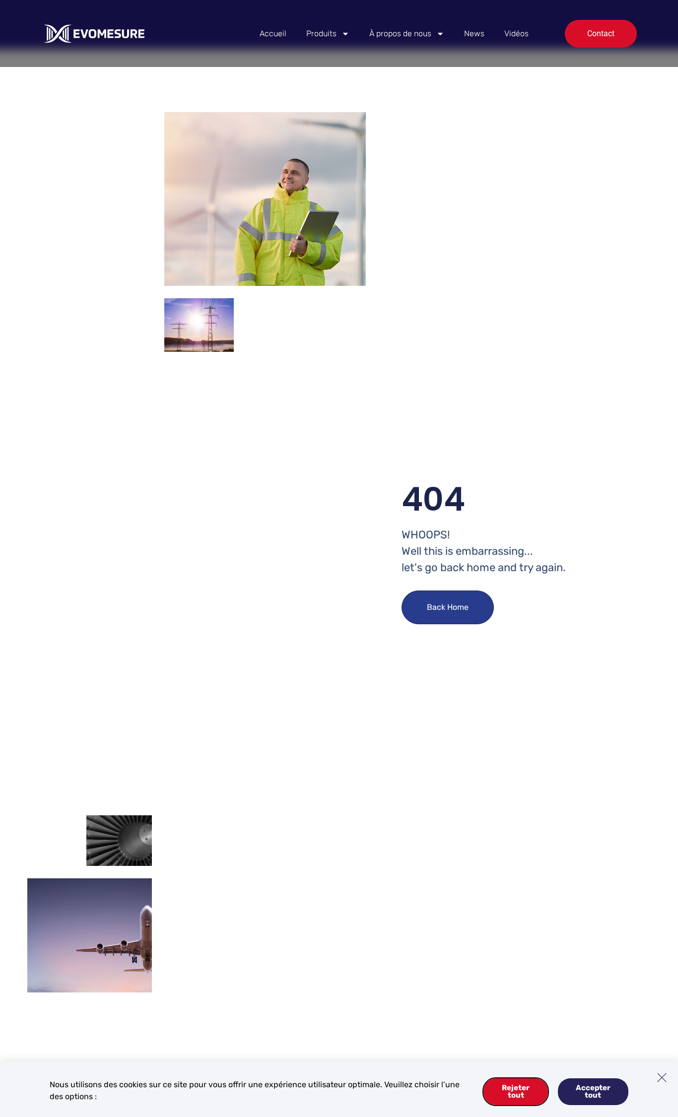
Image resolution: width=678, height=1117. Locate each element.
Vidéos (516, 33)
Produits (321, 33)
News (474, 33)
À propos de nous (400, 33)
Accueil (273, 33)
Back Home (448, 607)
